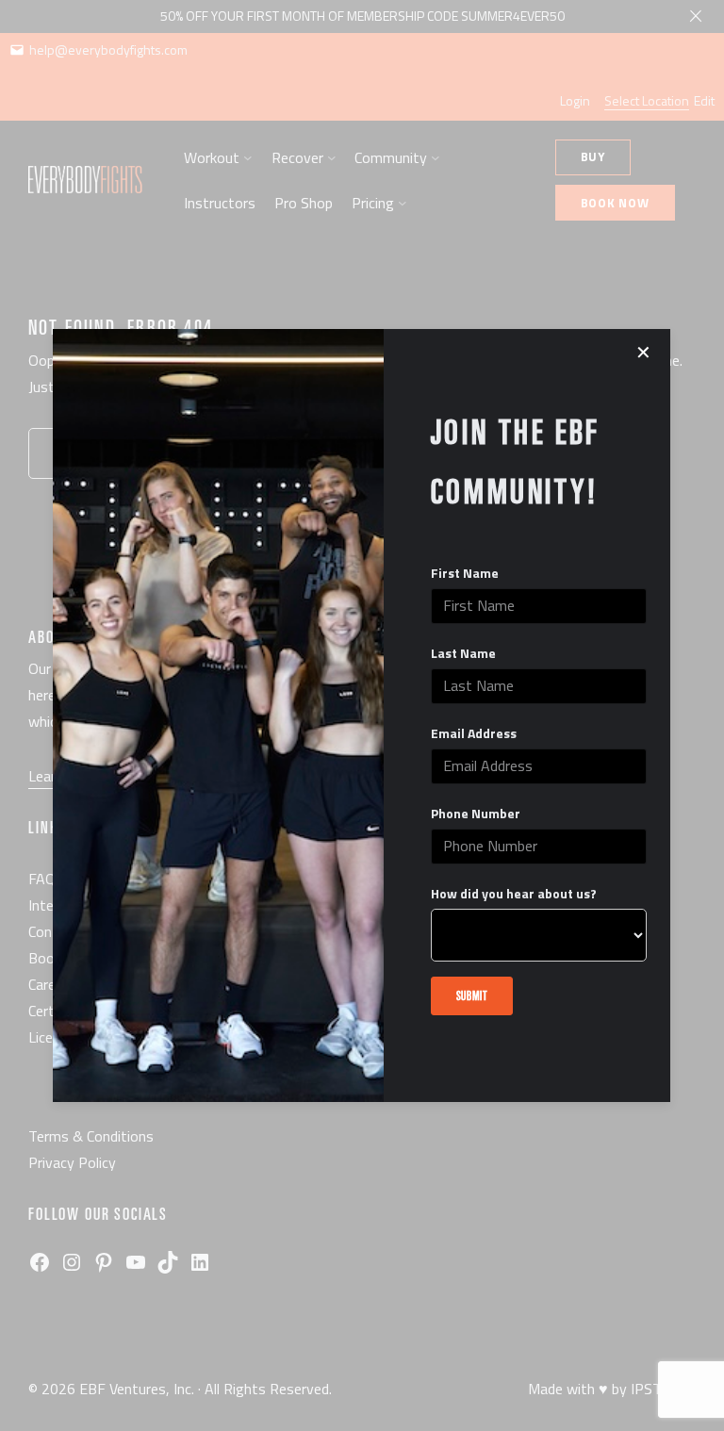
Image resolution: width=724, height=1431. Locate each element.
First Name (465, 573)
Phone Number (475, 813)
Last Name (463, 653)
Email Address (474, 733)
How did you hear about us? (514, 893)
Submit (472, 995)
